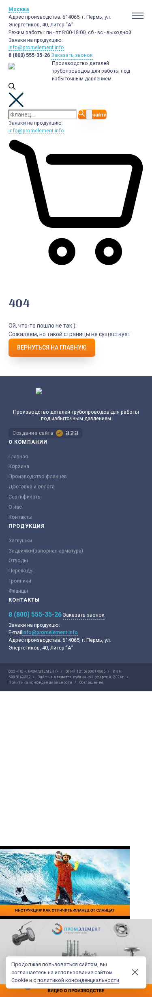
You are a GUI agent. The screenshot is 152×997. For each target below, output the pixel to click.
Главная (18, 456)
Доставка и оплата (32, 486)
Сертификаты (25, 497)
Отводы (18, 560)
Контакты (20, 517)
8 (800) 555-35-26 (29, 55)
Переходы (21, 571)
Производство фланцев (38, 476)
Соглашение (91, 682)
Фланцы (18, 591)
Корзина (19, 466)
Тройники (20, 581)
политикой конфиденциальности (78, 980)
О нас (15, 507)
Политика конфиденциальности (41, 682)
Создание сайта (33, 433)
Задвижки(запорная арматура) (46, 551)
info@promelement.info (36, 47)
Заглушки (20, 540)
